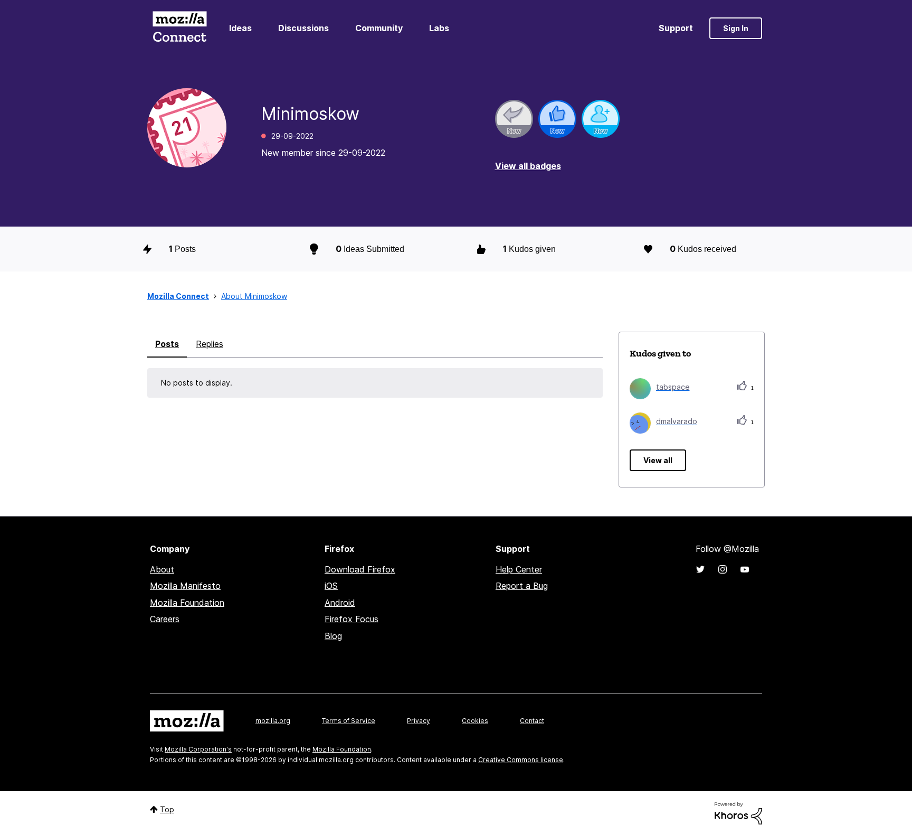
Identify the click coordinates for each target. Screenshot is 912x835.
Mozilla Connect (179, 28)
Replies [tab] (209, 344)
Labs (439, 28)
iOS (331, 585)
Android (340, 602)
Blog (333, 636)
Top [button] (167, 809)
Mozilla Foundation (187, 602)
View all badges (528, 166)
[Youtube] (744, 569)
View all (657, 460)
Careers (164, 619)
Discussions (303, 28)
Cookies (475, 721)
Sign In (735, 28)
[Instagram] (722, 569)
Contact (532, 721)
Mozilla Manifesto (185, 585)
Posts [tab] (167, 344)
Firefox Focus (351, 619)
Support (676, 28)
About (162, 569)
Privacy (418, 721)
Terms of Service (348, 721)
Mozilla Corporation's (198, 749)
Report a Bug (522, 585)
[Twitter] (700, 569)
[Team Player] (557, 119)
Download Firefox (360, 569)
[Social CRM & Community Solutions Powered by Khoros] (738, 812)
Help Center (519, 569)
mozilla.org (272, 721)
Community (379, 28)
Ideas (240, 28)
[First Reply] (514, 119)
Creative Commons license (520, 760)
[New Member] (601, 119)
